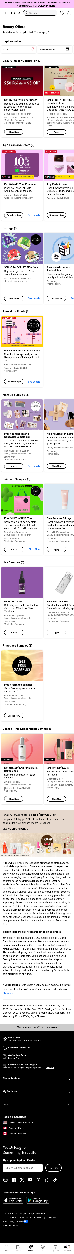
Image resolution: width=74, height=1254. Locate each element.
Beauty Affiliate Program (36, 1005)
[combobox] (40, 13)
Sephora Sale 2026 (20, 1009)
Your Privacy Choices (13, 1221)
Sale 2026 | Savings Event (46, 1009)
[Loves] (62, 12)
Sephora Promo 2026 (42, 1012)
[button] (22, 435)
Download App (14, 215)
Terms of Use (25, 1217)
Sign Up (53, 1168)
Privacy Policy (9, 1217)
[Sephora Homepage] (11, 12)
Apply (56, 131)
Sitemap (52, 1217)
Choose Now (14, 715)
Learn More (56, 298)
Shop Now (14, 131)
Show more (9, 993)
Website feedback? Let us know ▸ (37, 1027)
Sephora (24, 1012)
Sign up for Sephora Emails (19, 1160)
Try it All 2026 (38, 1016)
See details (34, 215)
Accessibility (39, 1217)
